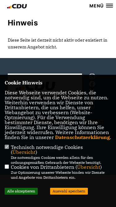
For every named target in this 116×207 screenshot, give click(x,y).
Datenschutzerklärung (82, 137)
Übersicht (24, 152)
